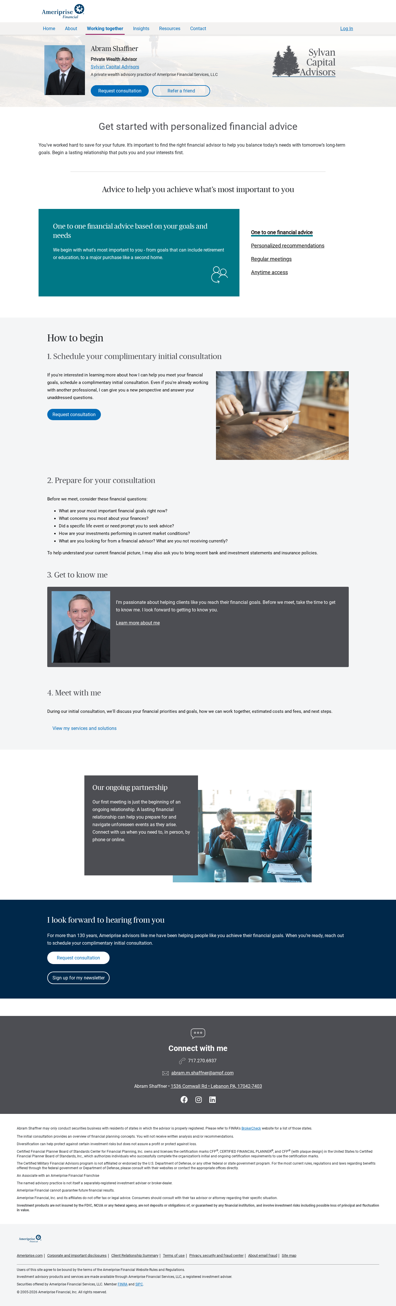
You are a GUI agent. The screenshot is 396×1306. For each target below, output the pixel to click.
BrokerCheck (251, 1128)
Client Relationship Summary (134, 1255)
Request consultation (119, 91)
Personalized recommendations (287, 246)
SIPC (139, 1284)
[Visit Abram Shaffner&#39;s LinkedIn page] (212, 1100)
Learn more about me (138, 623)
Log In (346, 28)
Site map (289, 1255)
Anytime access (269, 272)
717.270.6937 (202, 1060)
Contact (198, 28)
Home (49, 28)
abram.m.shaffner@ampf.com (202, 1073)
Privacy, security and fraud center (216, 1255)
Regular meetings (271, 259)
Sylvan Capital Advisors (115, 67)
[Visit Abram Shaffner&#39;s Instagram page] (199, 1100)
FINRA (123, 1284)
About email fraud (262, 1255)
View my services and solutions (84, 728)
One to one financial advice (282, 232)
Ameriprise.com (30, 1255)
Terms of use (174, 1255)
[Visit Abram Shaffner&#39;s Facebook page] (185, 1100)
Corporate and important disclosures (77, 1255)
